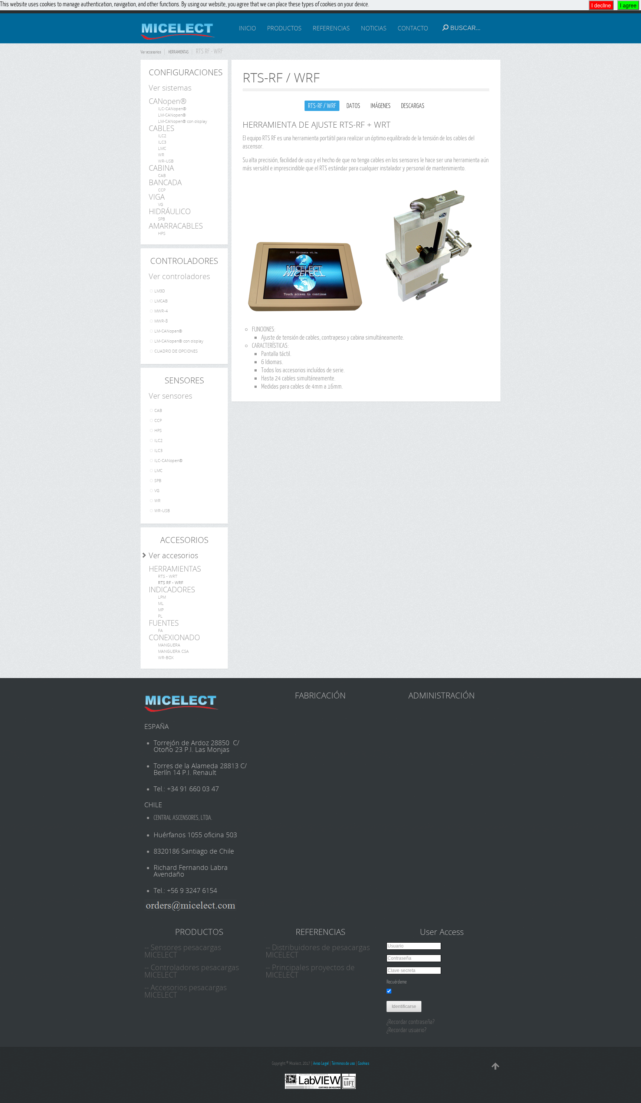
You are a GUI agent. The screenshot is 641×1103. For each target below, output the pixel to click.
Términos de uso (343, 1063)
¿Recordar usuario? (406, 1030)
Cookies (363, 1063)
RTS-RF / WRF (322, 105)
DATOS (353, 105)
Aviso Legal (321, 1063)
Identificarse (404, 1006)
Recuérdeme (397, 982)
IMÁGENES (381, 105)
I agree (628, 5)
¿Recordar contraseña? (410, 1021)
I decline (601, 5)
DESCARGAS (412, 105)
